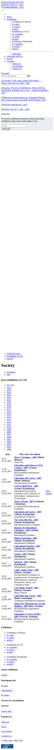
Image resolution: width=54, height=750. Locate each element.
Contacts (10, 61)
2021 (9, 400)
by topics (16, 26)
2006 (9, 437)
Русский (5, 73)
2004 (9, 442)
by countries (17, 34)
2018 (9, 407)
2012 (9, 422)
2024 (9, 392)
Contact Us (17, 68)
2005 (9, 439)
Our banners (17, 66)
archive (15, 29)
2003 (9, 444)
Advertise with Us (15, 56)
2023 (9, 395)
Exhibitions (12, 19)
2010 (9, 427)
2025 (9, 390)
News (9, 17)
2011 (9, 424)
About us (5, 722)
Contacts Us (6, 736)
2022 (9, 397)
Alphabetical (6, 690)
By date (4, 686)
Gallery (4, 675)
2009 (9, 429)
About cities (6, 711)
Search (10, 59)
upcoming (11, 372)
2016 (9, 412)
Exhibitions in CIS (15, 356)
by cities (15, 24)
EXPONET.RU (14, 354)
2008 (9, 432)
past (8, 374)
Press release (49, 492)
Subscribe (16, 54)
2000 (9, 449)
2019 (9, 405)
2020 (9, 402)
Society (10, 358)
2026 (9, 387)
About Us (16, 64)
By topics (5, 695)
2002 (9, 447)
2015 (9, 415)
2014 (9, 417)
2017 (9, 410)
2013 (9, 419)
